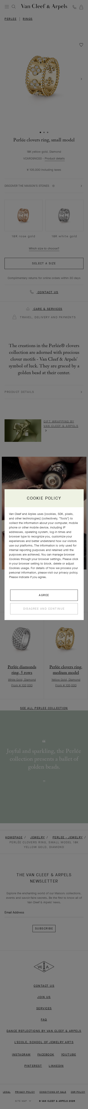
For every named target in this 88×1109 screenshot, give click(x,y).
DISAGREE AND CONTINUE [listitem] (44, 609)
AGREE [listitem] (44, 595)
